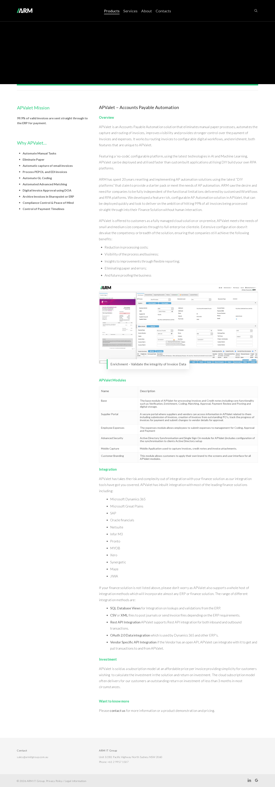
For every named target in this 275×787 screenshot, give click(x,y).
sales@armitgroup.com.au (32, 757)
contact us (117, 710)
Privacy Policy (54, 781)
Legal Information (75, 781)
